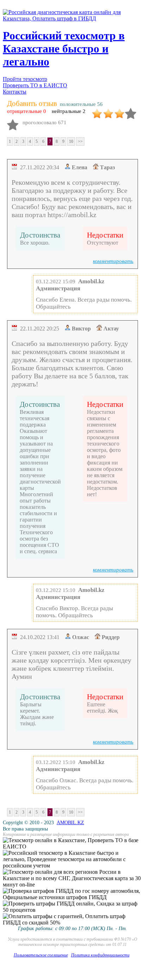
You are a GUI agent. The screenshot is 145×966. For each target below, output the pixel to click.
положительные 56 (81, 104)
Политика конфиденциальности (100, 955)
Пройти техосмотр (25, 79)
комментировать (113, 261)
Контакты (14, 92)
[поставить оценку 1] (96, 111)
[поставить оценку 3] (119, 111)
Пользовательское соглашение (41, 955)
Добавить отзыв (32, 103)
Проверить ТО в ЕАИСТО (35, 85)
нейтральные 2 (69, 111)
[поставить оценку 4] (130, 111)
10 (71, 141)
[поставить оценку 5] (12, 122)
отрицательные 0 (26, 111)
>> (80, 141)
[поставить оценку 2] (108, 111)
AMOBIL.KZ (70, 822)
